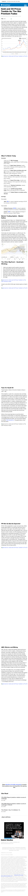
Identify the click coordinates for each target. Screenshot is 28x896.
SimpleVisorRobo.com (14, 842)
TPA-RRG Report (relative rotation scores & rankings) (13, 798)
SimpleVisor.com (5, 842)
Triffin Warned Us (10, 420)
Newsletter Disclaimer (20, 847)
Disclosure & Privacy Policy (8, 847)
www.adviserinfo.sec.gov (18, 875)
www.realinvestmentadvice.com (7, 876)
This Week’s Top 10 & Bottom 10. (10, 810)
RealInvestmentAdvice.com (7, 843)
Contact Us (4, 1)
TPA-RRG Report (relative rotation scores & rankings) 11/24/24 (13, 804)
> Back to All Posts (5, 817)
